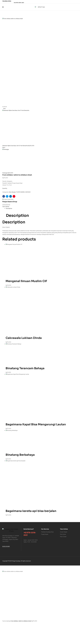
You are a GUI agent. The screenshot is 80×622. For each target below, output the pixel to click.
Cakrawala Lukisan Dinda (24, 338)
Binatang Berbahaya (20, 454)
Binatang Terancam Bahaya (25, 368)
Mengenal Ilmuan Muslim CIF (26, 281)
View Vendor (5, 206)
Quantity (4, 188)
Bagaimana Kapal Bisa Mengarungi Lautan (36, 424)
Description (9, 208)
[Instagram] (77, 2)
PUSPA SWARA (20, 192)
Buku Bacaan (12, 192)
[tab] (42, 208)
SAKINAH (28, 192)
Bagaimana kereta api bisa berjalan (31, 511)
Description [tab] (17, 215)
